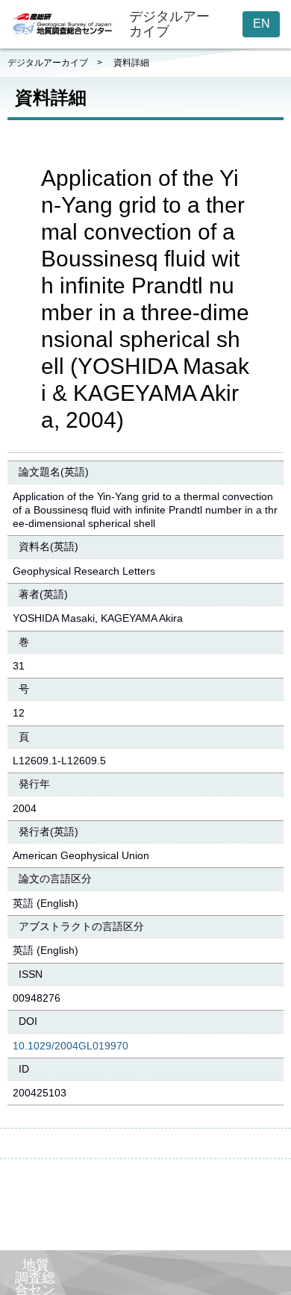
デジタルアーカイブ (47, 62)
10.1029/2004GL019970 (70, 1046)
